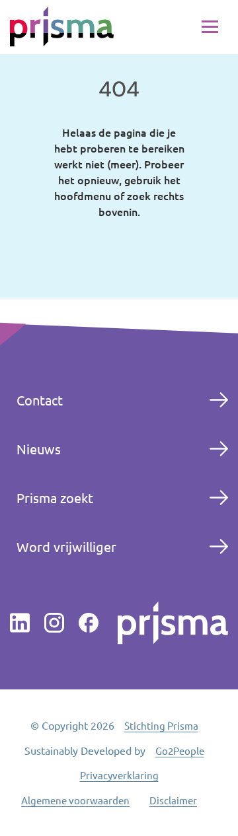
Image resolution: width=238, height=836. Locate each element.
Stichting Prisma (161, 725)
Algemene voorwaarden (75, 800)
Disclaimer (173, 800)
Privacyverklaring (119, 775)
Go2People (179, 750)
